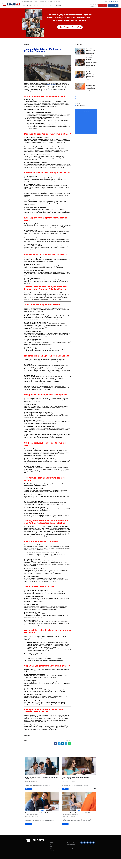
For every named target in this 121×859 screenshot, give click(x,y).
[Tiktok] (93, 842)
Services (36, 5)
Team (47, 5)
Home (23, 5)
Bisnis (79, 775)
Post (51, 5)
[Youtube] (84, 842)
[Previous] (27, 828)
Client (42, 5)
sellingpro (29, 781)
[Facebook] (112, 2)
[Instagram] (116, 2)
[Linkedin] (114, 2)
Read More (28, 788)
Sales (42, 775)
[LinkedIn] (87, 842)
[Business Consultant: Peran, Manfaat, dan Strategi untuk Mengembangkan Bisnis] (79, 766)
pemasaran (42, 810)
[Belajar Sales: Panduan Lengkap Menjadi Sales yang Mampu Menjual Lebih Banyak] (42, 766)
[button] (55, 743)
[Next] (94, 828)
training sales (51, 84)
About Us (29, 5)
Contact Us (58, 5)
